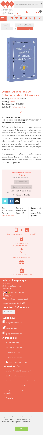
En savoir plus (7, 12)
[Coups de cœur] (16, 18)
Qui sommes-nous (12, 342)
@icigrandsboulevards (13, 322)
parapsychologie (8, 215)
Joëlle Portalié (14, 99)
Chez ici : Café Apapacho (17, 362)
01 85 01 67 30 (9, 296)
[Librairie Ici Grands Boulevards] (7, 7)
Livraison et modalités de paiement (18, 371)
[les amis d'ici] (35, 19)
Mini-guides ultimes (19, 107)
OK (21, 428)
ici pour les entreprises (14, 357)
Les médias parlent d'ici (14, 347)
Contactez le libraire (13, 352)
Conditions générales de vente (16, 376)
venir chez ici (17, 14)
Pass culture (10, 398)
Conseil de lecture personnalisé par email (20, 381)
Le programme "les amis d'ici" (16, 386)
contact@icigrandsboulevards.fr (15, 299)
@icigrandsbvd (11, 328)
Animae (12, 101)
